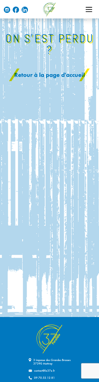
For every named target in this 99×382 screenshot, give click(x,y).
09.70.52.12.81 (44, 377)
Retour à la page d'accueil (49, 75)
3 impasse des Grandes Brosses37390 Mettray (52, 361)
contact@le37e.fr (44, 370)
